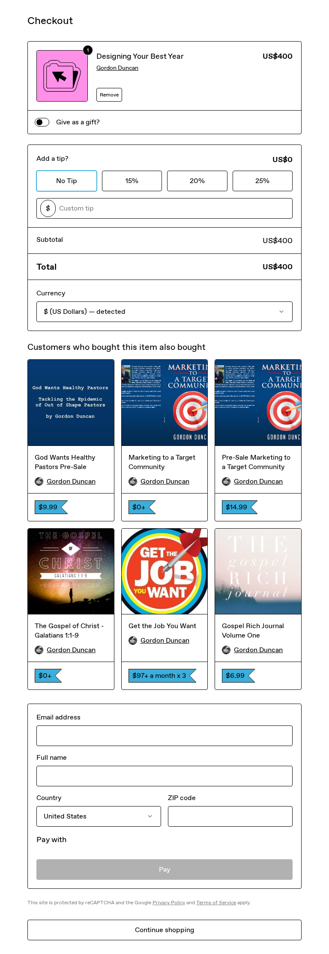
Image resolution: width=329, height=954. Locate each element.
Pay (164, 869)
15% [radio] (132, 181)
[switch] (42, 122)
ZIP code (182, 798)
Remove (109, 95)
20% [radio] (197, 181)
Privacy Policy (169, 903)
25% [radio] (262, 181)
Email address (58, 717)
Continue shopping (164, 930)
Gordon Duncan (117, 68)
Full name (51, 757)
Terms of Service (216, 903)
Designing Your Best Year (140, 56)
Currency (50, 293)
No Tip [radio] (66, 181)
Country (48, 798)
